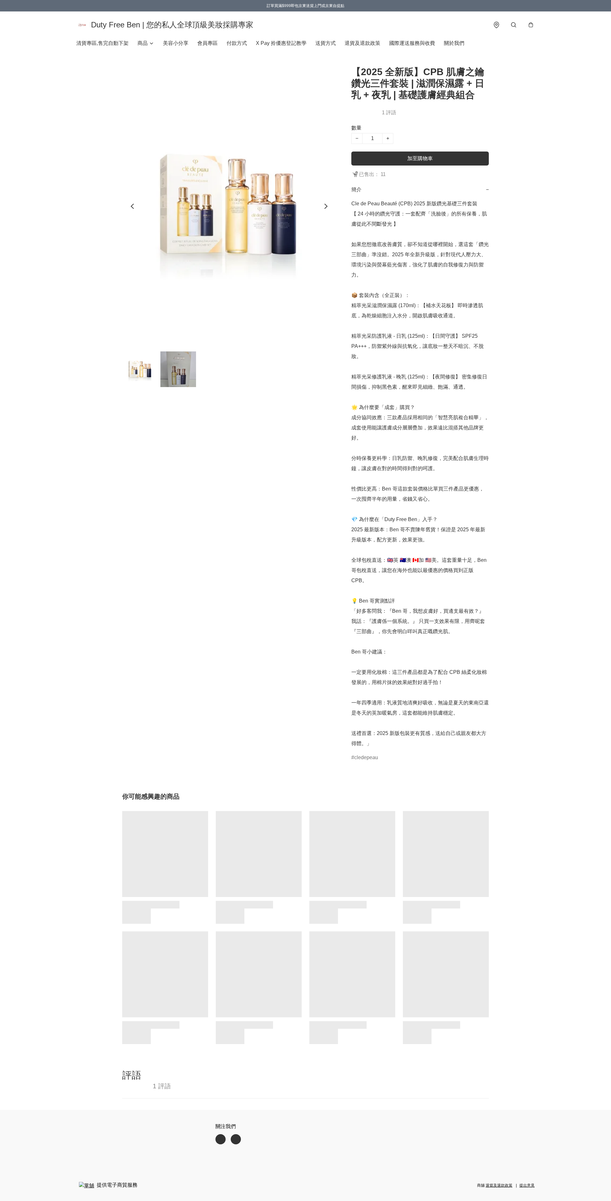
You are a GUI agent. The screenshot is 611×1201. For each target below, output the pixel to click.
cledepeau (366, 757)
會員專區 (207, 43)
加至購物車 (420, 158)
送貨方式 (325, 43)
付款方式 (237, 43)
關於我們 (454, 43)
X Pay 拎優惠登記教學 (281, 43)
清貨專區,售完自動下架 (102, 43)
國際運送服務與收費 (412, 43)
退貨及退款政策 (362, 43)
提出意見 (527, 1185)
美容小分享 (175, 43)
